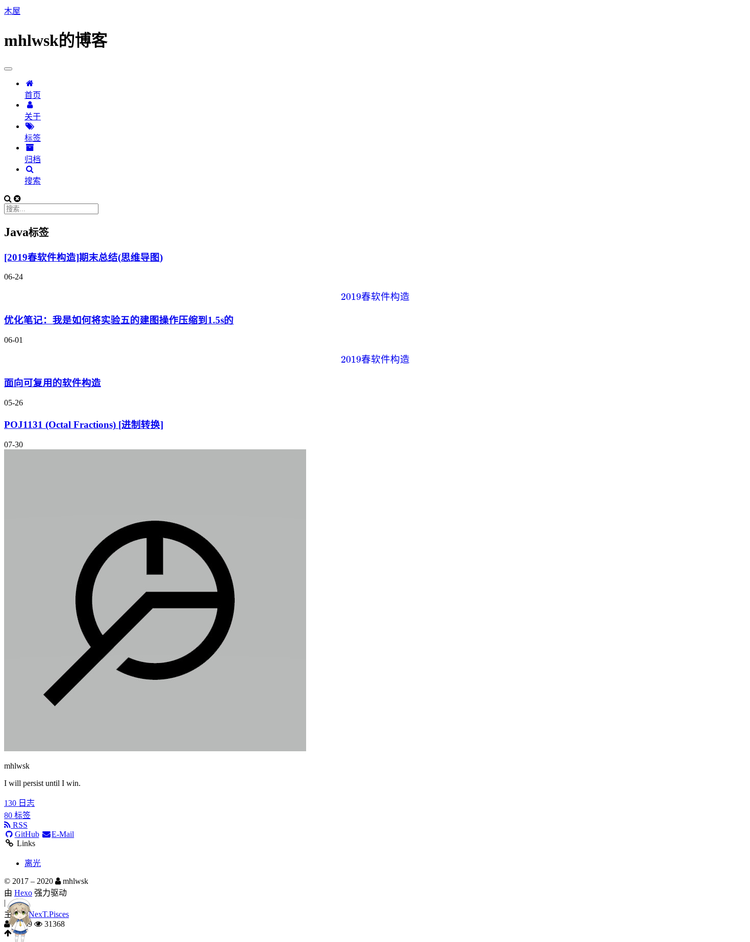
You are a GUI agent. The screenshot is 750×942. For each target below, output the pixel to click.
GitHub (27, 834)
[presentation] (375, 296)
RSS (19, 825)
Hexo (23, 892)
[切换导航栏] (8, 68)
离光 (32, 863)
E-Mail (63, 834)
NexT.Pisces (49, 914)
